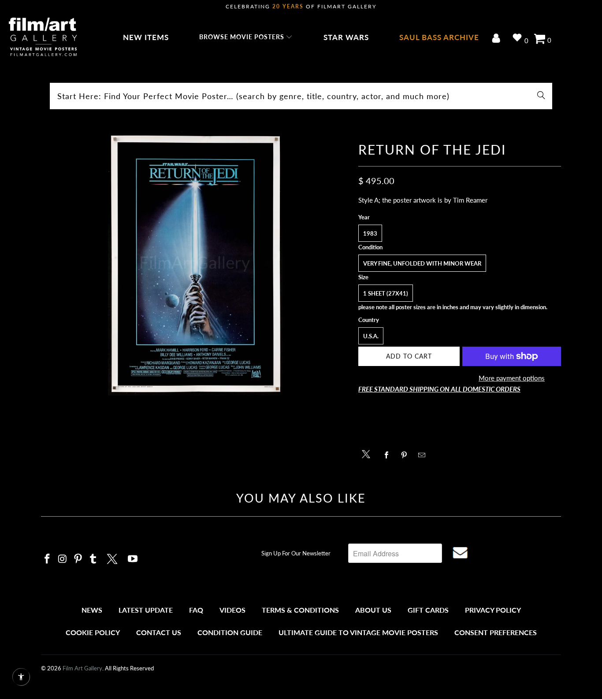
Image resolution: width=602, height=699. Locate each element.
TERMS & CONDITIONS (300, 610)
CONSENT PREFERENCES (495, 632)
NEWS (92, 610)
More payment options (512, 378)
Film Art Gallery (82, 668)
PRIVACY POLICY (493, 610)
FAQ (196, 610)
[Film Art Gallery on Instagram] (63, 559)
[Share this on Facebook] (389, 455)
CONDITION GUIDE (229, 632)
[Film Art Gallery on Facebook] (47, 559)
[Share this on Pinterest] (406, 455)
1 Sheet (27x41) (385, 293)
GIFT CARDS (428, 610)
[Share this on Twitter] (368, 453)
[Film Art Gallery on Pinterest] (78, 559)
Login (497, 39)
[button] (246, 37)
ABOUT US (373, 610)
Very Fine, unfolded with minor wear (422, 263)
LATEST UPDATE (146, 610)
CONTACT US (158, 632)
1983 (370, 233)
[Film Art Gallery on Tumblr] (93, 559)
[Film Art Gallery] (43, 37)
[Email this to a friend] (424, 455)
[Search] (541, 96)
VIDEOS (232, 610)
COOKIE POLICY (93, 632)
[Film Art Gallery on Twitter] (113, 558)
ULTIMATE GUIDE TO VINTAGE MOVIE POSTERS (358, 632)
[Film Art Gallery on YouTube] (133, 559)
